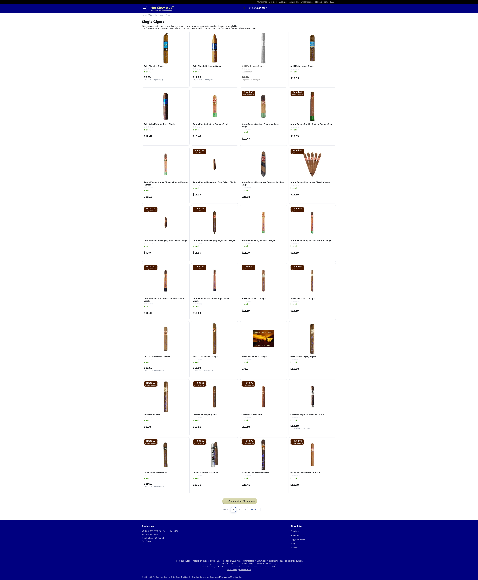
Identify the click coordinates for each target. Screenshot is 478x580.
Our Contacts (147, 541)
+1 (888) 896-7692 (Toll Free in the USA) (160, 531)
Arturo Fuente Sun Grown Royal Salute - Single (212, 300)
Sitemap (294, 548)
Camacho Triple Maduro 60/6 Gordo (307, 415)
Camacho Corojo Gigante (205, 415)
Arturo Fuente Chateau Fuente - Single (211, 124)
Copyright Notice (298, 539)
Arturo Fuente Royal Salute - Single (258, 241)
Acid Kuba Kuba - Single (302, 66)
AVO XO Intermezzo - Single (157, 357)
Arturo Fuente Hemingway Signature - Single (214, 241)
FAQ (293, 544)
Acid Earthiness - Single (252, 66)
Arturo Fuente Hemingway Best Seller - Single (214, 182)
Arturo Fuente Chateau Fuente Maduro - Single (260, 125)
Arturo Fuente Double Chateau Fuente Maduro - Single (166, 183)
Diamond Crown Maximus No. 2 (256, 473)
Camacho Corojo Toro (251, 415)
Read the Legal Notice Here (239, 570)
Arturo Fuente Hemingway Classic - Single (310, 182)
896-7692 (258, 8)
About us (295, 531)
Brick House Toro (152, 415)
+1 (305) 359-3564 (150, 535)
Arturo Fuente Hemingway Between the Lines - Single (263, 183)
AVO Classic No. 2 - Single (253, 299)
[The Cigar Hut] (162, 8)
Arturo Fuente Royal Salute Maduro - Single (310, 241)
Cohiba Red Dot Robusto (156, 473)
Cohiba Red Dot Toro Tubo (205, 473)
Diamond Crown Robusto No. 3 (305, 473)
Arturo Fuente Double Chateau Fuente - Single (312, 124)
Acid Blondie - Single (154, 66)
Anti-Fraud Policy (298, 535)
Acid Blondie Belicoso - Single (207, 66)
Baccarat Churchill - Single (254, 357)
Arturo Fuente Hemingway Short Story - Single (165, 241)
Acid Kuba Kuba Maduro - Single (159, 124)
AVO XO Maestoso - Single (205, 357)
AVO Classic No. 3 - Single (302, 299)
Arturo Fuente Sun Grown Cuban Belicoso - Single (164, 300)
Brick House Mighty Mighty (303, 357)
